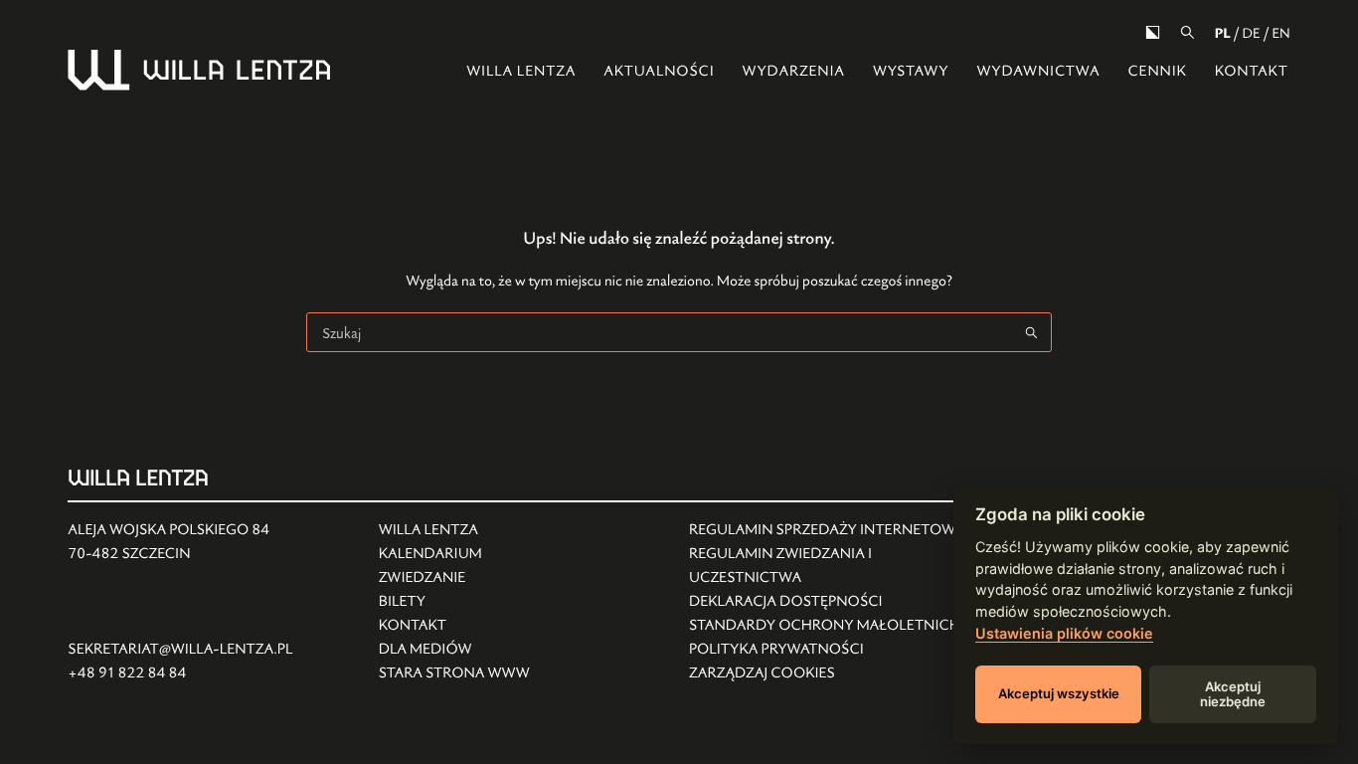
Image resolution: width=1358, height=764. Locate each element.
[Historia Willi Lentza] (454, 530)
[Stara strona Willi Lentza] (454, 673)
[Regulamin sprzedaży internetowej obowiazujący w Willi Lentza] (834, 530)
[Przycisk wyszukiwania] (1032, 332)
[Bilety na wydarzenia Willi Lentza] (454, 602)
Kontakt (1251, 71)
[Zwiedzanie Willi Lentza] (454, 578)
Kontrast (1152, 32)
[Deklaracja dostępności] (834, 602)
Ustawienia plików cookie (1064, 633)
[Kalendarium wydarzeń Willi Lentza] (454, 554)
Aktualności (658, 71)
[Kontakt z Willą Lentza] (454, 626)
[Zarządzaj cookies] (834, 673)
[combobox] (660, 332)
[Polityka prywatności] (834, 650)
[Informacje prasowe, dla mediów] (454, 650)
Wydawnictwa (1038, 71)
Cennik (1156, 71)
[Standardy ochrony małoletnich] (834, 626)
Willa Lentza (521, 71)
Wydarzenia (794, 71)
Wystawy (911, 71)
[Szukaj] (1187, 32)
